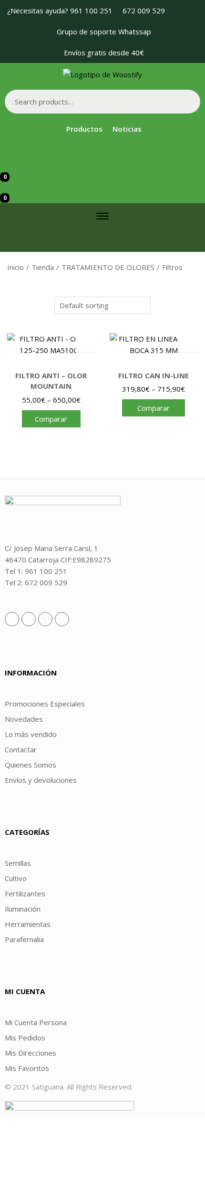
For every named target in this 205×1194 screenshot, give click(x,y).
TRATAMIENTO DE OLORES (108, 267)
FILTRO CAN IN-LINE (153, 375)
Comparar (51, 419)
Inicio (15, 267)
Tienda (42, 267)
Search (188, 101)
